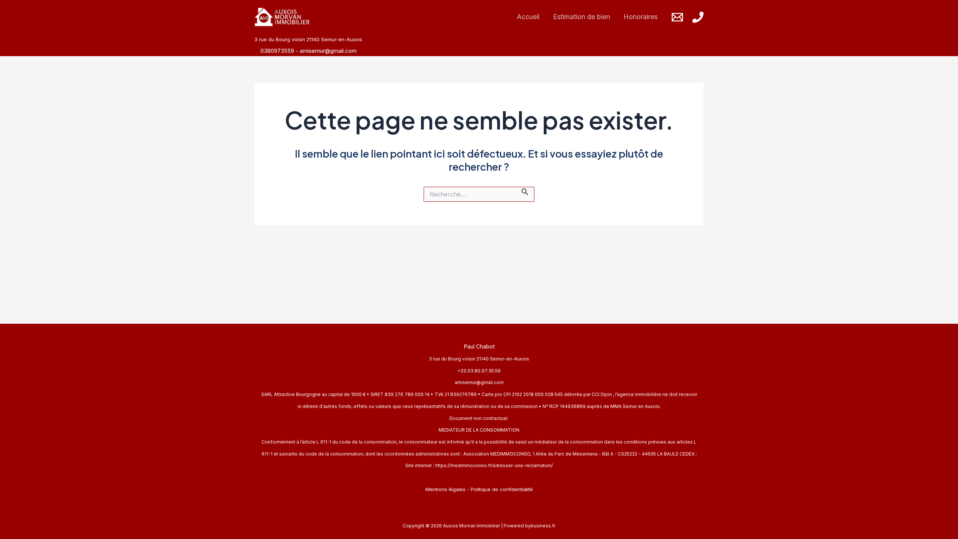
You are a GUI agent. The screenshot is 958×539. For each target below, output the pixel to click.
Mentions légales (445, 489)
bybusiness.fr (540, 526)
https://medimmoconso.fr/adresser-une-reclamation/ (494, 465)
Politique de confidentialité (502, 489)
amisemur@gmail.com (328, 50)
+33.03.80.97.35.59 (479, 371)
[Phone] (698, 17)
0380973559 (278, 50)
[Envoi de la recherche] (525, 191)
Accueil (528, 17)
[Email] (677, 17)
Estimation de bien (581, 17)
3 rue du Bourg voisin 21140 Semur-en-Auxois (479, 359)
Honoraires (640, 17)
